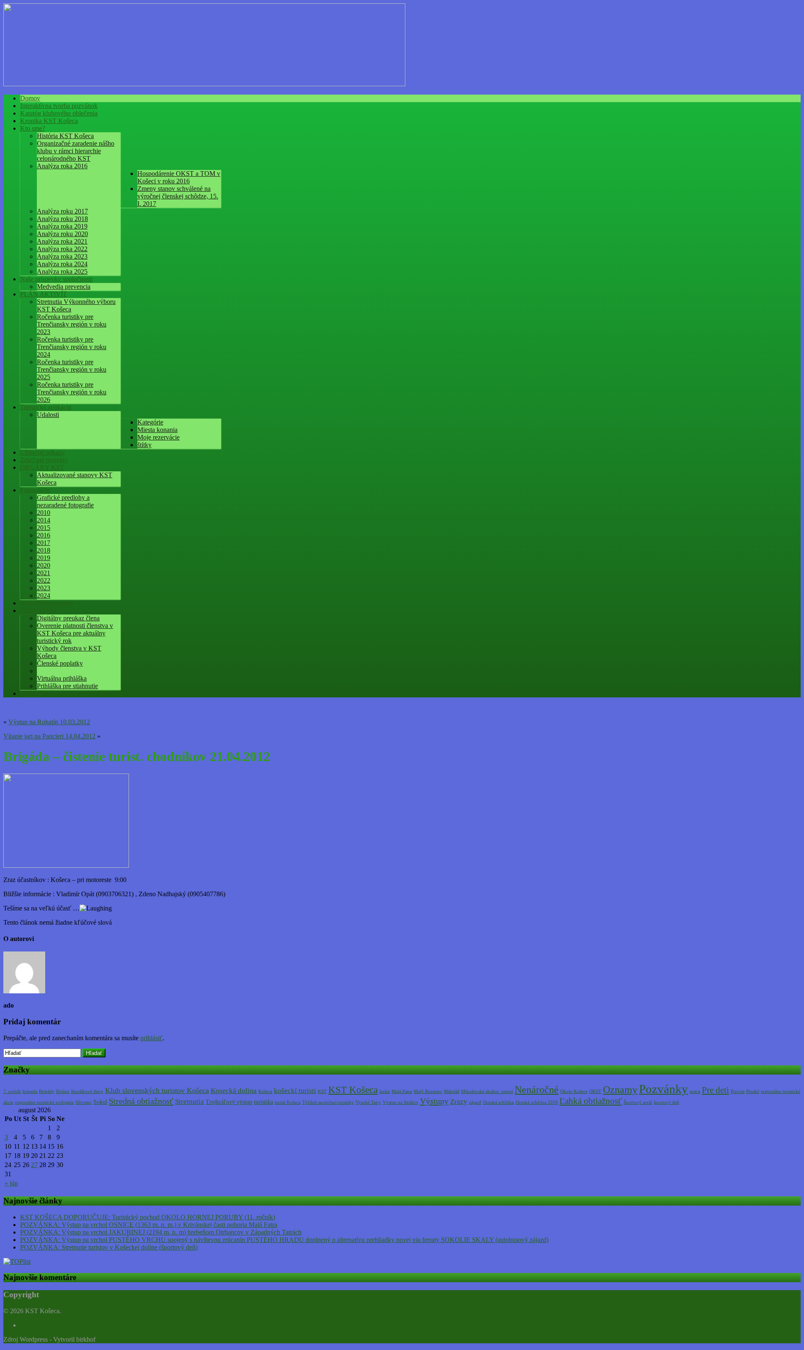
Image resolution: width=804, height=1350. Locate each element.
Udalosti (48, 414)
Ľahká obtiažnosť (590, 1101)
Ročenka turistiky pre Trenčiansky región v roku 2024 (71, 347)
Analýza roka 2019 (62, 226)
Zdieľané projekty (44, 459)
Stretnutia (189, 1102)
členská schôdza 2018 (536, 1102)
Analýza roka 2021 (62, 241)
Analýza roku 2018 (62, 218)
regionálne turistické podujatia (44, 1102)
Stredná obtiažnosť (141, 1101)
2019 (43, 557)
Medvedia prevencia (63, 286)
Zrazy (458, 1102)
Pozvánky (663, 1088)
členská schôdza (498, 1102)
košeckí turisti (295, 1091)
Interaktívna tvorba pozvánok (59, 105)
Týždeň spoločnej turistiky (328, 1102)
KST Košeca (353, 1090)
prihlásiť (151, 1037)
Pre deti (715, 1090)
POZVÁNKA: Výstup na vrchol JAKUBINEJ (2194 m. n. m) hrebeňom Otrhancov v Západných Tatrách (161, 1232)
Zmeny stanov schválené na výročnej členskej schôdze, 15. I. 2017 (177, 196)
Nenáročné (537, 1089)
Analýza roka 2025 (62, 271)
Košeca (265, 1091)
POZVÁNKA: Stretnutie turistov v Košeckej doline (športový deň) (109, 1247)
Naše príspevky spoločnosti (56, 279)
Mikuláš (451, 1091)
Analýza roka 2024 (62, 263)
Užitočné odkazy (42, 452)
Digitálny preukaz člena (68, 618)
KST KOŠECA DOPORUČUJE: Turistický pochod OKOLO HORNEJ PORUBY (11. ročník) (147, 1217)
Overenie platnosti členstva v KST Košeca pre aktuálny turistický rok (75, 633)
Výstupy (434, 1101)
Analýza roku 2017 (62, 211)
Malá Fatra (402, 1091)
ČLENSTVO (38, 610)
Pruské (752, 1091)
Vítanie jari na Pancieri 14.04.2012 (49, 736)
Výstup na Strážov (400, 1102)
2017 (43, 542)
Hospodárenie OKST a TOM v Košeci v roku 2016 (178, 177)
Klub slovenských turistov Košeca (157, 1090)
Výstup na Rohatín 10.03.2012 (49, 721)
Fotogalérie (35, 490)
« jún (11, 1183)
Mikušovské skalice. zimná (487, 1091)
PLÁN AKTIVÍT (43, 294)
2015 (43, 527)
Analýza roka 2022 (62, 248)
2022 (43, 580)
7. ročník (12, 1091)
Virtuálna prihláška (62, 678)
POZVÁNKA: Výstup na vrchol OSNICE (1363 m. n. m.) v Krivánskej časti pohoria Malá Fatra (148, 1224)
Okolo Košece (574, 1091)
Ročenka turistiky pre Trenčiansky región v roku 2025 (71, 369)
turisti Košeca (288, 1102)
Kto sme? (32, 128)
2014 (43, 520)
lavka (384, 1091)
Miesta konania (157, 429)
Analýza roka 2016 (62, 166)
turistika (263, 1102)
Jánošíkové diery (87, 1091)
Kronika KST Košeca (49, 120)
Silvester (83, 1102)
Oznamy (620, 1089)
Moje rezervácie (158, 437)
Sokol (100, 1102)
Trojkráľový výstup (229, 1102)
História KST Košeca (65, 135)
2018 (43, 550)
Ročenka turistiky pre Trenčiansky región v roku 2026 (71, 392)
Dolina (62, 1091)
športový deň (666, 1102)
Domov (30, 98)
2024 (43, 595)
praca (695, 1091)
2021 (43, 572)
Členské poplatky (60, 663)
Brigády (46, 1091)
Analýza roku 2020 (62, 233)
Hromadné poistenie (46, 603)
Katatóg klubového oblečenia (59, 113)
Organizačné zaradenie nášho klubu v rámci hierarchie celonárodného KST (75, 151)
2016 (43, 535)
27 (34, 1164)
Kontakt (30, 693)
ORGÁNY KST (42, 467)
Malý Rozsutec (428, 1091)
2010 (43, 512)
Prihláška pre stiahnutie (67, 685)
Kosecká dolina (234, 1091)
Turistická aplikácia (45, 407)
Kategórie (150, 422)
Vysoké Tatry (368, 1102)
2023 (43, 587)
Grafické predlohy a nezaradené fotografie (65, 501)
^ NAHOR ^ (37, 1325)
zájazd (475, 1102)
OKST (595, 1091)
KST (322, 1091)
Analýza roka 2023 (62, 256)
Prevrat (738, 1091)
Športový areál (638, 1102)
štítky (144, 444)
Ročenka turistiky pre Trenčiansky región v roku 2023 (71, 324)
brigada (30, 1091)
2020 (43, 565)
